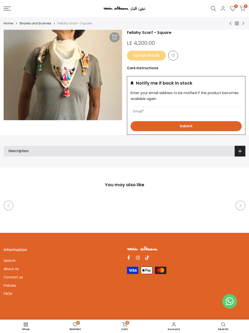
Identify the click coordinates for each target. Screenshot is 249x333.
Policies (10, 285)
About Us (11, 268)
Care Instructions (142, 68)
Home (8, 23)
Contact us (13, 277)
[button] (173, 55)
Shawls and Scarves (35, 23)
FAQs (8, 293)
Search (10, 260)
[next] (240, 205)
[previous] (8, 205)
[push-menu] (7, 8)
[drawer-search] (213, 8)
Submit (186, 126)
